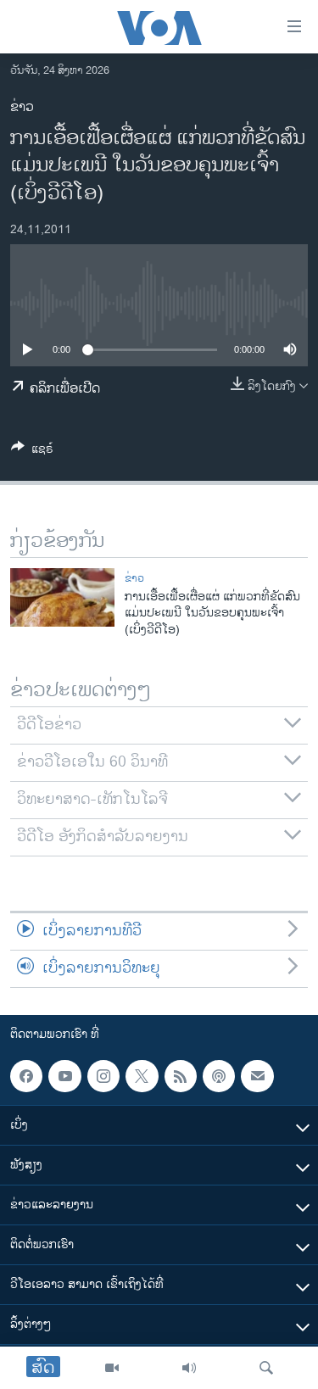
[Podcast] (219, 1076)
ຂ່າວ (22, 107)
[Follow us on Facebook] (26, 1076)
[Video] (111, 1368)
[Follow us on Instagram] (103, 1076)
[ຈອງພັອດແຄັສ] (257, 1076)
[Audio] (189, 1368)
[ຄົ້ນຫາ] (266, 1368)
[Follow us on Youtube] (64, 1076)
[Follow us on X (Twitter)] (142, 1076)
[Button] (32, 451)
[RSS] (181, 1076)
